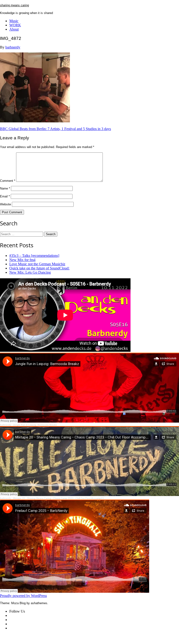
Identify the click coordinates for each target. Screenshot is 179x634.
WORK (15, 25)
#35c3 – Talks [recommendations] (34, 256)
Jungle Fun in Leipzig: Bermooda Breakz (35, 425)
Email (5, 196)
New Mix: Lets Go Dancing (30, 272)
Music (13, 21)
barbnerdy (12, 47)
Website (5, 204)
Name (5, 188)
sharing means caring (14, 5)
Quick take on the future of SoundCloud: (39, 268)
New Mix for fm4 (22, 260)
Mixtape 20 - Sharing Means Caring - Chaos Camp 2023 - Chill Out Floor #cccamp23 (58, 498)
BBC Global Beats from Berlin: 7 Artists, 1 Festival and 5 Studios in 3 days (55, 129)
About (14, 29)
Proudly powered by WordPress (23, 596)
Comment (7, 181)
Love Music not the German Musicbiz (37, 264)
